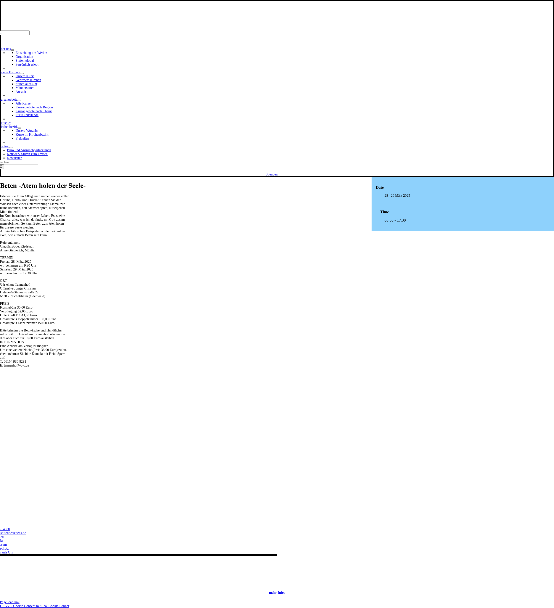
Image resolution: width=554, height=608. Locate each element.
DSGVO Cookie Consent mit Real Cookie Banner (34, 606)
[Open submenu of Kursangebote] (19, 100)
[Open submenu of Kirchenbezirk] (19, 128)
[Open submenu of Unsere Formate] (22, 73)
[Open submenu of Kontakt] (11, 147)
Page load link (9, 602)
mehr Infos (277, 592)
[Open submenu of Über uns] (12, 50)
